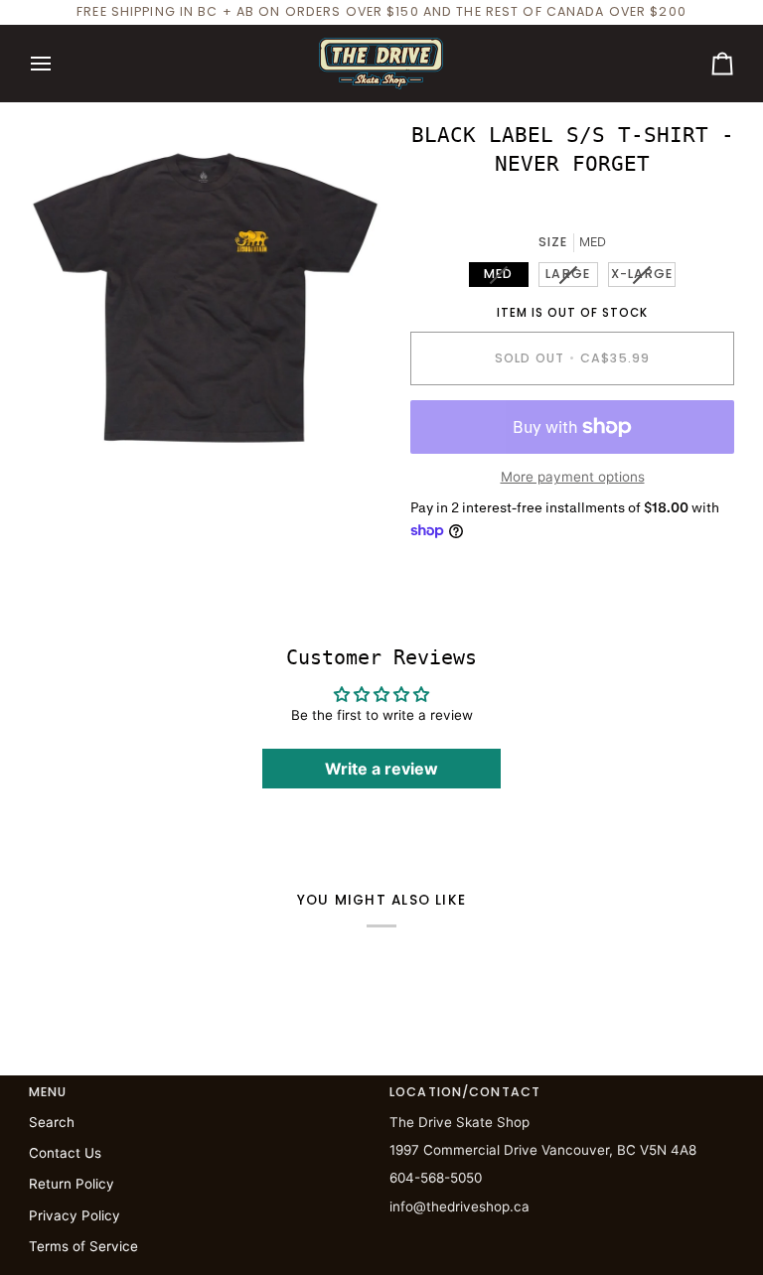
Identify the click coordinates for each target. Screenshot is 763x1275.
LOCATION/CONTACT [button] (464, 1091)
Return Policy (71, 1184)
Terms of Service (83, 1246)
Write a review (381, 769)
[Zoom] (66, 436)
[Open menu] (58, 63)
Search (52, 1122)
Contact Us (65, 1153)
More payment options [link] (573, 477)
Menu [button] (48, 1091)
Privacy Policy (74, 1215)
